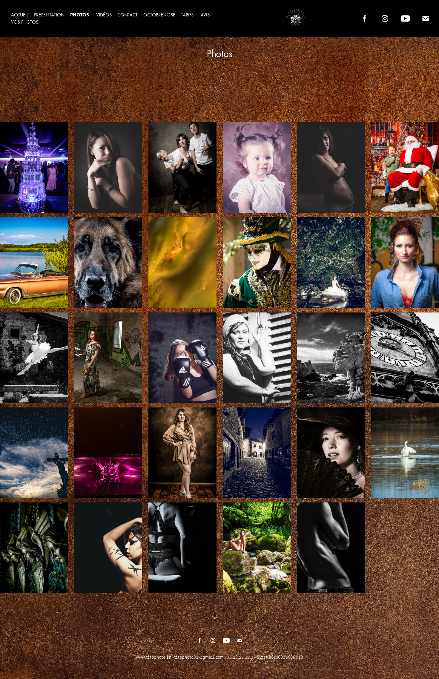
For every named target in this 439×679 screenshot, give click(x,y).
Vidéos (104, 15)
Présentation (49, 15)
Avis (205, 15)
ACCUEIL (19, 15)
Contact (127, 15)
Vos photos (24, 22)
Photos (79, 15)
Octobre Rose (159, 15)
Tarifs (187, 15)
